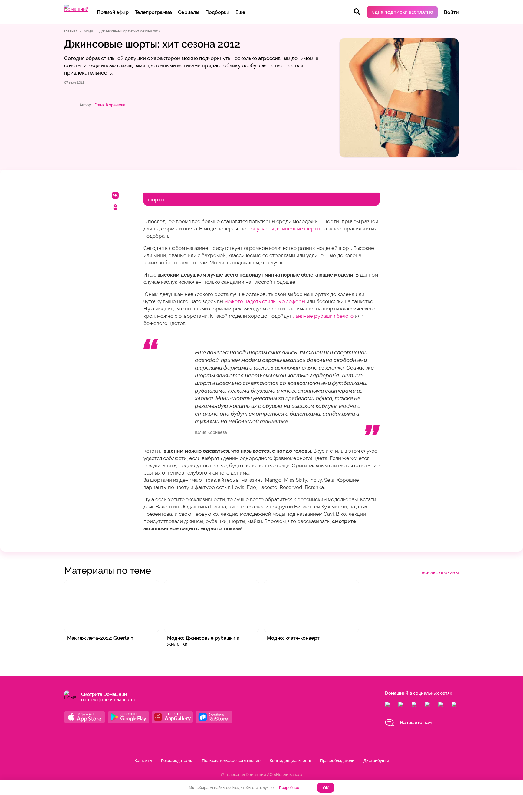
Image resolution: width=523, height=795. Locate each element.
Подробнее (289, 788)
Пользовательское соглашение (231, 760)
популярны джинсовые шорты (284, 229)
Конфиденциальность (290, 760)
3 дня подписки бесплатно (402, 12)
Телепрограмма (153, 12)
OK (326, 788)
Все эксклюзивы (440, 573)
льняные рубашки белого (323, 316)
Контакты (143, 760)
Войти (451, 12)
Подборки (217, 12)
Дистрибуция (376, 760)
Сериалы (188, 12)
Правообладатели (337, 760)
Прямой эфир (113, 12)
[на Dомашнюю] (76, 9)
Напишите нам (416, 722)
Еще (240, 12)
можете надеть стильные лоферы (264, 301)
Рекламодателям (177, 760)
